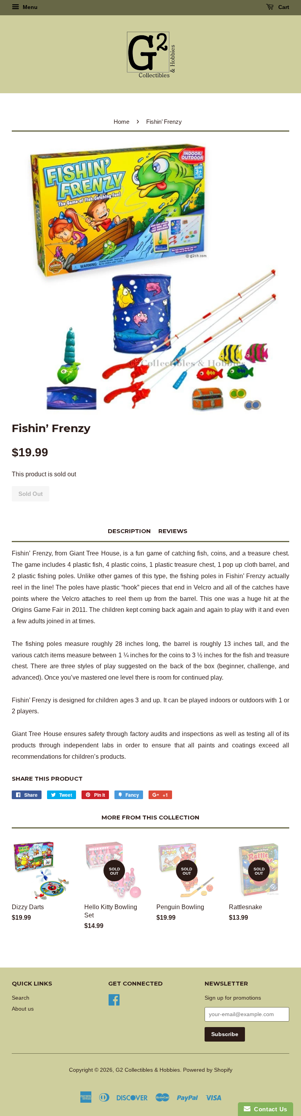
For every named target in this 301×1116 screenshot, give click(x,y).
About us (23, 1009)
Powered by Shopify (207, 1070)
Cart (283, 7)
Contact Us (268, 1109)
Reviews (172, 531)
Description (129, 531)
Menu (29, 7)
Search (20, 998)
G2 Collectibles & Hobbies (148, 1070)
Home (121, 121)
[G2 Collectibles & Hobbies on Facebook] (114, 999)
